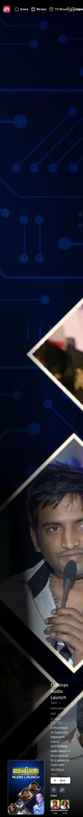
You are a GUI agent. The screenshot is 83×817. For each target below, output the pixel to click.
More (54, 774)
